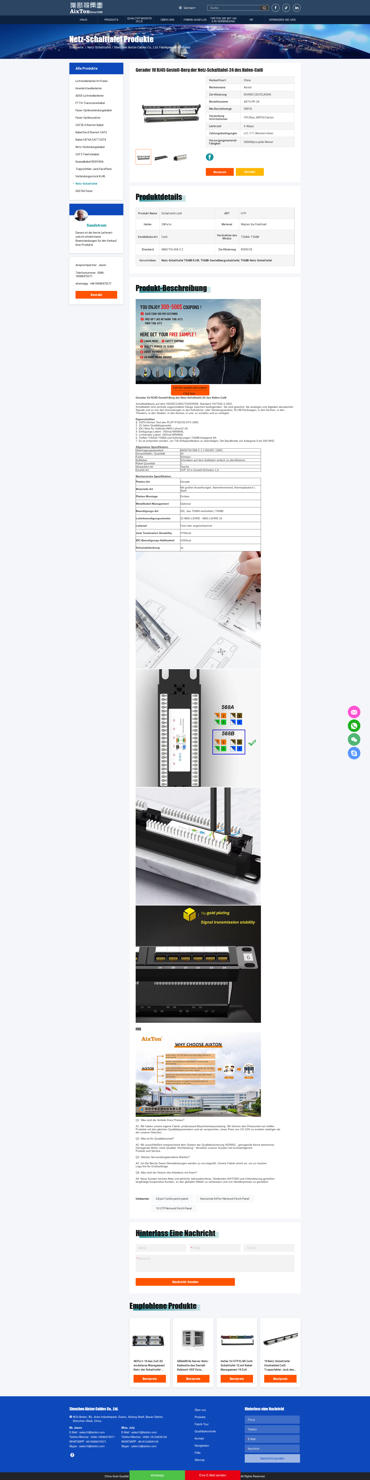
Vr (251, 19)
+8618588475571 (101, 283)
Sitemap (200, 1460)
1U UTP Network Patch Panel (174, 1208)
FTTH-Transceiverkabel (90, 103)
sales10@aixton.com (92, 1432)
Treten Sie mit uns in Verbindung (223, 20)
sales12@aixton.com (144, 1432)
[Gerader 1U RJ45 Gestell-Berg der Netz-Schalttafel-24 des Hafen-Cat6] (150, 1338)
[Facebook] (275, 8)
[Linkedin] (297, 8)
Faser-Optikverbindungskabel (94, 110)
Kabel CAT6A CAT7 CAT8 (91, 139)
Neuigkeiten (202, 1445)
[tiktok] (286, 8)
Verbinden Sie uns (282, 19)
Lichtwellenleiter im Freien (92, 81)
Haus (83, 19)
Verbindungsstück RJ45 (90, 176)
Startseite (76, 47)
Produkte (200, 1417)
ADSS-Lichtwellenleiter (90, 95)
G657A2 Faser (84, 191)
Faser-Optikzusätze (88, 117)
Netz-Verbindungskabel (90, 147)
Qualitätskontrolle (139, 20)
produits (111, 19)
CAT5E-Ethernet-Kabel (89, 125)
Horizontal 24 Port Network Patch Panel (224, 1198)
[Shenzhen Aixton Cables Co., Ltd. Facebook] (210, 157)
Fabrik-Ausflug (195, 19)
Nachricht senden (185, 1282)
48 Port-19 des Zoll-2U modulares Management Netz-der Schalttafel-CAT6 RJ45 (149, 1366)
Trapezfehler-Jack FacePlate (94, 169)
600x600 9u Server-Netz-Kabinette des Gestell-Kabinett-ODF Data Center (193, 1366)
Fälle (198, 1453)
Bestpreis (220, 172)
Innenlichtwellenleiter (89, 88)
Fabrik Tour (202, 1424)
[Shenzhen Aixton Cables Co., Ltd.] (86, 7)
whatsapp (157, 1475)
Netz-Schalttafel (99, 47)
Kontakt (96, 295)
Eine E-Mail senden (212, 1475)
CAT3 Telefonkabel (87, 154)
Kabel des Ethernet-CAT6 (91, 132)
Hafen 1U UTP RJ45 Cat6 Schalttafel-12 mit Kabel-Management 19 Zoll (237, 1365)
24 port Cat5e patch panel (172, 1198)
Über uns (167, 19)
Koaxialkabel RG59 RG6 (89, 161)
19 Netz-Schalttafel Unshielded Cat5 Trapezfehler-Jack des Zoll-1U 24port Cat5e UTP (279, 1366)
